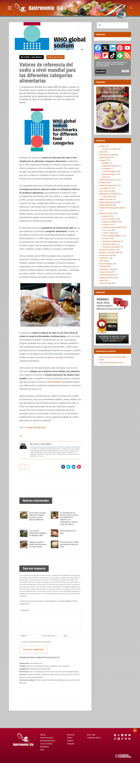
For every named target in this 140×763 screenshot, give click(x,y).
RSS (127, 55)
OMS (76, 396)
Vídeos (101, 280)
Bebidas (102, 146)
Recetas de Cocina (105, 213)
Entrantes (106, 224)
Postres (105, 238)
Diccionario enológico (110, 166)
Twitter (105, 47)
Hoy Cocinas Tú (104, 188)
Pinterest (120, 47)
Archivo (69, 738)
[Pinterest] (125, 735)
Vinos (105, 177)
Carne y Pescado (109, 219)
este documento (54, 382)
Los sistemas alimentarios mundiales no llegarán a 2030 (38, 533)
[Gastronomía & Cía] (39, 7)
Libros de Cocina (105, 191)
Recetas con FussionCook (112, 241)
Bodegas (106, 163)
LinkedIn (112, 47)
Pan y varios (107, 230)
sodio (61, 357)
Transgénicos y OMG (106, 269)
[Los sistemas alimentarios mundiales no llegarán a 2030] (24, 533)
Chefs (101, 152)
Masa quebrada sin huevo (114, 363)
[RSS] (129, 738)
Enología (102, 160)
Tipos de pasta (108, 197)
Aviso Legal (91, 735)
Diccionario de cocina (106, 155)
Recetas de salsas (109, 244)
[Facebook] (114, 735)
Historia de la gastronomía (108, 185)
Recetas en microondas (111, 247)
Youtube (127, 47)
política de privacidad (43, 642)
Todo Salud (103, 266)
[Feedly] (125, 738)
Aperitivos (106, 216)
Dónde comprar (104, 157)
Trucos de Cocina (105, 272)
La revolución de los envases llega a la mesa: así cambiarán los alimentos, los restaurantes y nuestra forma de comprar (69, 518)
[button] (10, 7)
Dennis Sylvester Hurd (36, 427)
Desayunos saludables (110, 222)
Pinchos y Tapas (108, 233)
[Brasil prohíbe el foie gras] (55, 533)
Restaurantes (103, 258)
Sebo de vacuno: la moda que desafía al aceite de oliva (69, 544)
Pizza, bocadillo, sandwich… (112, 236)
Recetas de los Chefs (106, 250)
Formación (103, 183)
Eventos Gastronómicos (107, 180)
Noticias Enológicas (109, 174)
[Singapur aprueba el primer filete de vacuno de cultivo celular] (24, 544)
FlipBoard (105, 55)
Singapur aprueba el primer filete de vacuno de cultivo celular (38, 544)
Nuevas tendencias (105, 205)
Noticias (43, 735)
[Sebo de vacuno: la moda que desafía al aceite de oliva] (55, 544)
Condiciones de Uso (94, 738)
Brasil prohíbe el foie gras (68, 532)
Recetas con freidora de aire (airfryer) (112, 208)
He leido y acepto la (36, 642)
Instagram (98, 55)
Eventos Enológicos (109, 171)
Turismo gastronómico (107, 275)
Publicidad (70, 744)
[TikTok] (122, 738)
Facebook (98, 48)
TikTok (112, 55)
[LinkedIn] (122, 735)
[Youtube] (129, 735)
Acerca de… (71, 735)
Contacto (70, 741)
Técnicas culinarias (105, 264)
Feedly (120, 55)
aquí (25, 683)
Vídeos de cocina (105, 283)
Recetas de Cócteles (110, 149)
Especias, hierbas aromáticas (113, 227)
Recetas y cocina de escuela (109, 252)
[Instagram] (114, 738)
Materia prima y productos (108, 194)
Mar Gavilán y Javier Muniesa (31, 57)
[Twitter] (118, 735)
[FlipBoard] (118, 738)
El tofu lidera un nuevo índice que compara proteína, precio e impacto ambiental (37, 516)
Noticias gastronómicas (55, 57)
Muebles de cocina (105, 199)
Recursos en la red (105, 255)
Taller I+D (102, 261)
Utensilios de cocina (106, 278)
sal (20, 436)
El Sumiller (106, 169)
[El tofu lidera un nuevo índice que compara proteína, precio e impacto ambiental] (24, 515)
